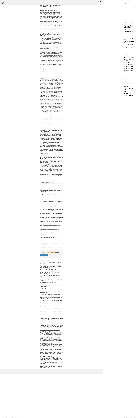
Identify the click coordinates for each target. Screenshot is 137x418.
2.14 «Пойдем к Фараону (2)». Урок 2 (128, 66)
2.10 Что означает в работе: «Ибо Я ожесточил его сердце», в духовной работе (50, 331)
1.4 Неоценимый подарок (127, 20)
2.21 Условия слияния (126, 86)
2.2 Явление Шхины (44, 288)
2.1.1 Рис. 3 (125, 29)
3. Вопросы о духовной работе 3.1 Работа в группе (50, 294)
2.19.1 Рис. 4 (125, 81)
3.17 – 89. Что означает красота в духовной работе (50, 337)
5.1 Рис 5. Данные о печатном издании (128, 95)
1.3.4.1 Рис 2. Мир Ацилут (127, 18)
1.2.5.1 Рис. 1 (125, 14)
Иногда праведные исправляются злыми (48, 269)
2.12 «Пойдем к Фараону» (127, 62)
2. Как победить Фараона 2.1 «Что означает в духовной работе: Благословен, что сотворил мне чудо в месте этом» (129, 26)
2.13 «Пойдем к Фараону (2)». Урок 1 (128, 64)
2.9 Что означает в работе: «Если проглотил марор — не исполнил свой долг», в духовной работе (129, 54)
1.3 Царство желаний (126, 16)
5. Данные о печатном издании (127, 93)
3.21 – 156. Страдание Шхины (46, 343)
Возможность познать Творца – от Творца (48, 282)
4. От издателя (125, 91)
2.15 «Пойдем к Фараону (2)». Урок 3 (128, 68)
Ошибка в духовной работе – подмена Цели (48, 356)
